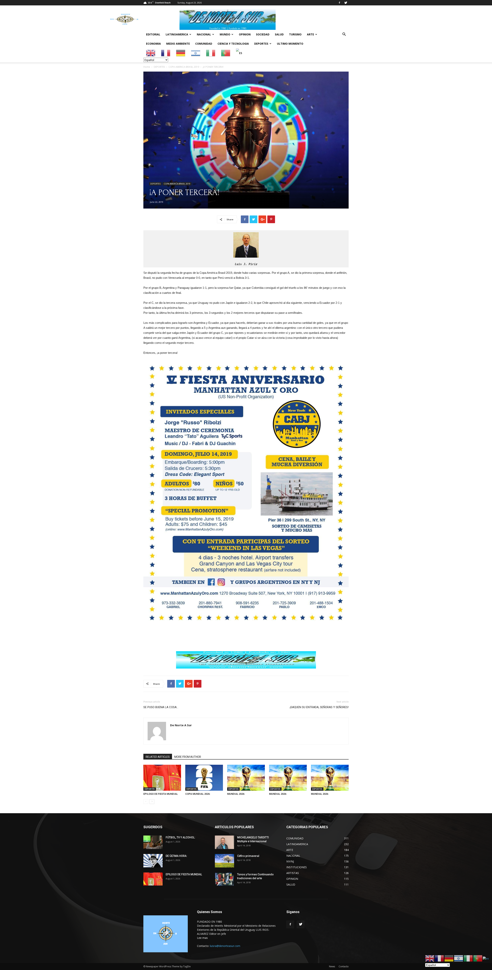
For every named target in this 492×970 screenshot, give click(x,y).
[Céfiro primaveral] (224, 860)
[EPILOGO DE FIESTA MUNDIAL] (162, 778)
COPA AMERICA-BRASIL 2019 (184, 66)
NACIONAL (204, 34)
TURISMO (295, 34)
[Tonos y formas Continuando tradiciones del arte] (224, 879)
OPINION (245, 34)
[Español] (239, 53)
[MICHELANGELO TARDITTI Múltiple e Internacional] (224, 842)
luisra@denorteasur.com (225, 946)
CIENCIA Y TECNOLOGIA (233, 43)
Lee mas (202, 938)
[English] (150, 53)
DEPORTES (261, 43)
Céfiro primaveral (248, 855)
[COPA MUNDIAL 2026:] (204, 778)
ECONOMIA (153, 43)
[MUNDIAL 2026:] (246, 778)
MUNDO (225, 34)
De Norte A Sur (181, 725)
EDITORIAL (153, 34)
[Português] (225, 53)
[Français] (165, 53)
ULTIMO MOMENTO (290, 43)
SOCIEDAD (262, 34)
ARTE (310, 34)
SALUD (279, 34)
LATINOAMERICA (177, 34)
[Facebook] (339, 2)
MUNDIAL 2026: (236, 793)
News (332, 966)
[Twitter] (346, 2)
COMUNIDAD (203, 43)
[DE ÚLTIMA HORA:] (153, 860)
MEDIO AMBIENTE (178, 43)
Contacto (344, 966)
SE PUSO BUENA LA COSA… (160, 707)
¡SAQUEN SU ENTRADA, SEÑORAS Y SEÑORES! (319, 707)
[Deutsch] (180, 53)
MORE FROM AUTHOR (187, 756)
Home (146, 66)
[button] (344, 35)
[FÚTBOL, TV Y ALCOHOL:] (153, 842)
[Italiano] (210, 53)
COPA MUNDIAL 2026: (197, 793)
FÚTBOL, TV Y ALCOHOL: (180, 837)
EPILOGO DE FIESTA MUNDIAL (160, 793)
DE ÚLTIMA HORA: (176, 855)
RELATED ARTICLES (158, 756)
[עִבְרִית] (195, 53)
